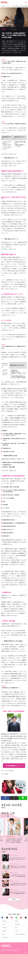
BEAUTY (17, 921)
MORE (14, 899)
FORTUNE (17, 924)
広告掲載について (16, 950)
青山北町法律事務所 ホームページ (14, 765)
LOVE (3, 924)
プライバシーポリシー (10, 949)
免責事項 (2, 950)
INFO (3, 934)
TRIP (16, 927)
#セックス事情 (5, 774)
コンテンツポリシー (18, 949)
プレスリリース (3, 949)
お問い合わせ (10, 950)
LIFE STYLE (4, 927)
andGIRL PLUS (5, 937)
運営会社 (6, 950)
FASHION (4, 921)
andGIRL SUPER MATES (20, 934)
